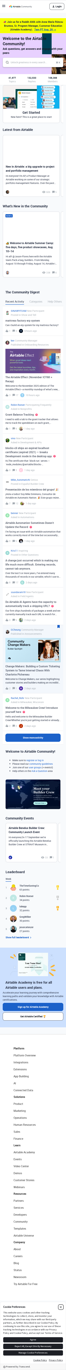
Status (18, 1270)
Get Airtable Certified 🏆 (33, 1016)
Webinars (19, 1187)
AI (15, 1083)
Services (19, 1208)
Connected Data (23, 1090)
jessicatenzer (26, 927)
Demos (18, 1173)
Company (19, 1242)
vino (13, 438)
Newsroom (20, 1277)
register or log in (35, 760)
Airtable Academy (24, 1152)
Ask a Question (39, 771)
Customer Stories (24, 1180)
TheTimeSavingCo (29, 885)
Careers (18, 1256)
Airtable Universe (24, 1235)
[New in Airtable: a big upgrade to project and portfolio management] (31, 166)
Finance (18, 1139)
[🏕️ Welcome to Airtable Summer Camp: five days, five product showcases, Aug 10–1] (31, 244)
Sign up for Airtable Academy (33, 1006)
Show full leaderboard (17, 937)
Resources (20, 1194)
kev (12, 340)
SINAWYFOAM (18, 310)
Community (21, 1221)
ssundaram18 (18, 592)
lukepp (23, 906)
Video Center (21, 1166)
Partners (19, 1201)
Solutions (19, 1097)
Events (18, 1159)
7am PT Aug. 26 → (45, 29)
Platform (19, 1048)
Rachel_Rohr (17, 698)
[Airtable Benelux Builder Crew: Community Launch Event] (31, 842)
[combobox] (33, 62)
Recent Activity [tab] (14, 301)
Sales (17, 1132)
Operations (20, 1118)
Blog (16, 1263)
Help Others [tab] (55, 301)
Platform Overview (25, 1055)
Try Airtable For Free (25, 1284)
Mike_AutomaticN (20, 479)
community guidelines (41, 763)
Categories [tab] (35, 301)
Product (18, 1104)
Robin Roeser (18, 404)
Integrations (21, 1062)
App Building (21, 1076)
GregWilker (25, 916)
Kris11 (14, 550)
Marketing (20, 1111)
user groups (35, 767)
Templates (20, 1228)
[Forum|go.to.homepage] (20, 6)
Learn (17, 1145)
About (17, 1249)
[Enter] (6, 62)
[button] (4, 7)
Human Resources (25, 1125)
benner (14, 513)
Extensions (20, 1069)
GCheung (16, 629)
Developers (20, 1215)
